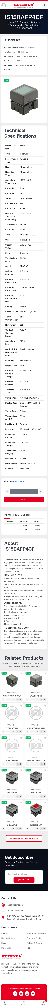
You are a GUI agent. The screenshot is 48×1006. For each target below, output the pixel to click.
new (6, 81)
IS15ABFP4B (36, 793)
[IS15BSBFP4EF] (12, 745)
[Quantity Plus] (41, 491)
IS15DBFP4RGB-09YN (36, 728)
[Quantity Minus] (7, 491)
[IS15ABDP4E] (12, 810)
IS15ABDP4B (12, 793)
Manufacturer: (9, 52)
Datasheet (6, 948)
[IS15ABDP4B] (12, 778)
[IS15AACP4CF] (36, 810)
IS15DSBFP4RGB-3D (36, 760)
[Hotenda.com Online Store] (24, 5)
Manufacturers (8, 938)
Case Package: (9, 61)
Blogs (3, 943)
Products (5, 933)
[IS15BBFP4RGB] (36, 681)
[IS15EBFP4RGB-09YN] (12, 681)
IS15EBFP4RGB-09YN (12, 696)
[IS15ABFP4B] (36, 778)
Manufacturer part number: (15, 47)
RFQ (19, 699)
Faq (28, 948)
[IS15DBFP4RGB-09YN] (36, 713)
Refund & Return (34, 943)
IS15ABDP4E (12, 825)
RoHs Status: (9, 70)
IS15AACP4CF (36, 825)
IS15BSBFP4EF (12, 760)
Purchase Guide (34, 938)
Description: (8, 56)
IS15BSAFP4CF (12, 728)
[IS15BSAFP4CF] (12, 713)
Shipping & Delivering (36, 933)
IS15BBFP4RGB (36, 696)
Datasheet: (8, 65)
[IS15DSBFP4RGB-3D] (36, 745)
